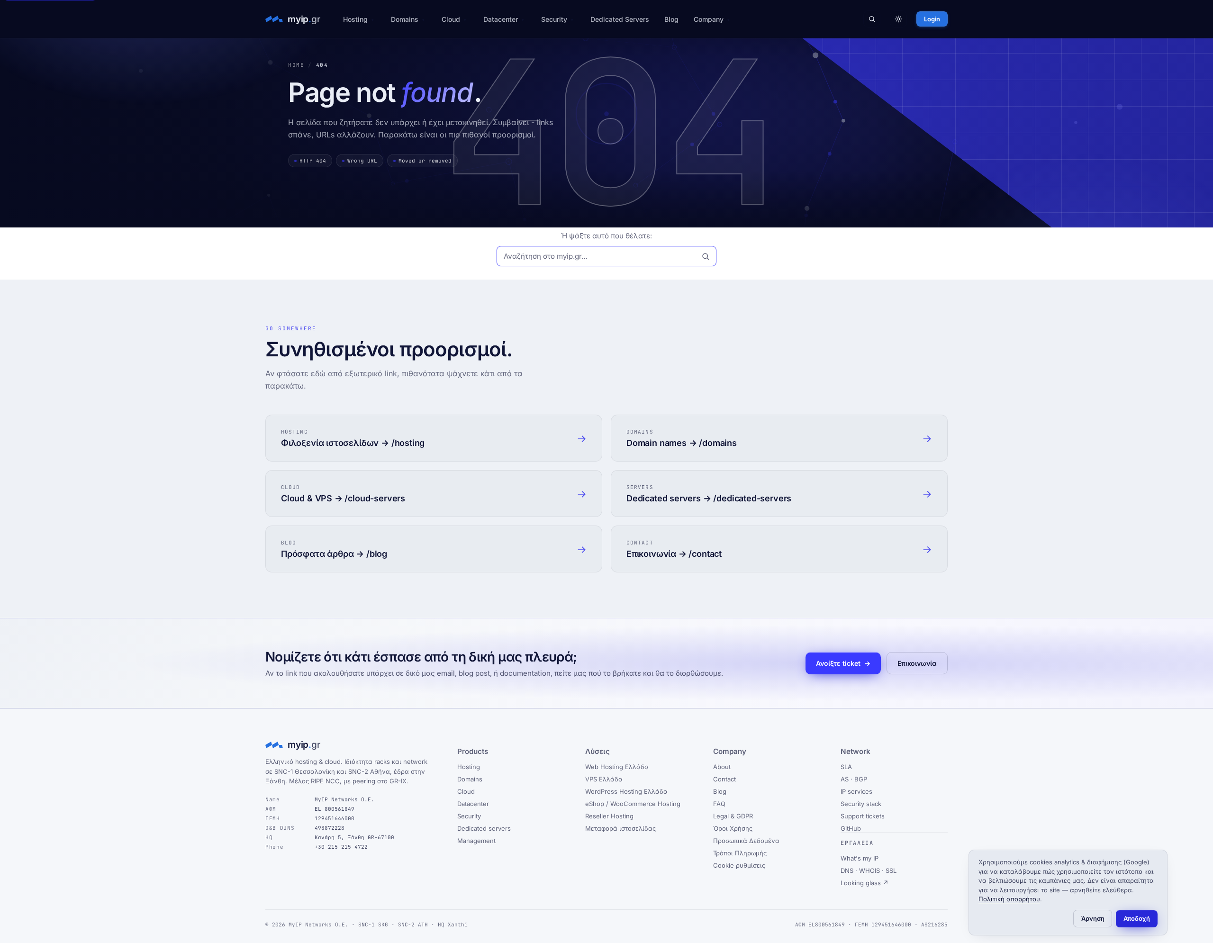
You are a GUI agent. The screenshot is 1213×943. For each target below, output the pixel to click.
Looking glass (864, 883)
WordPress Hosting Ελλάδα (626, 791)
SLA (846, 767)
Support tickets (863, 816)
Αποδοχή (1136, 918)
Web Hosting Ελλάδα (617, 767)
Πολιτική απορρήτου (1009, 899)
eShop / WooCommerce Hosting (632, 803)
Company (709, 19)
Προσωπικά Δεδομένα (746, 840)
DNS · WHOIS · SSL (868, 870)
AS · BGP (854, 779)
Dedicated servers (484, 828)
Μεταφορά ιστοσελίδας (620, 828)
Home (296, 65)
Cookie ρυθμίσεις (739, 865)
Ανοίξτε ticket (843, 663)
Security (554, 19)
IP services (856, 791)
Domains (404, 19)
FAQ (719, 803)
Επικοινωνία (917, 663)
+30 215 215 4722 (341, 846)
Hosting (355, 19)
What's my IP (859, 858)
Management (476, 840)
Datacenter (500, 19)
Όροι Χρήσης (732, 828)
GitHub (851, 828)
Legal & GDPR (733, 816)
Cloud (451, 19)
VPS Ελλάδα (604, 779)
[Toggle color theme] (898, 18)
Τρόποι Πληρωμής (740, 853)
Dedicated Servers (619, 19)
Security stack (861, 803)
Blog (671, 19)
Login (932, 19)
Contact (724, 779)
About (722, 767)
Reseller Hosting (609, 816)
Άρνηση (1092, 918)
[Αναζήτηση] (871, 18)
